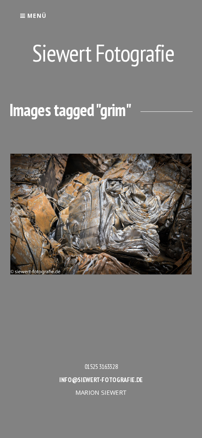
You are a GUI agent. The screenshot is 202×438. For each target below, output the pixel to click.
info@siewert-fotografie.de (101, 379)
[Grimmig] (101, 214)
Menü (36, 16)
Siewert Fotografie (103, 53)
